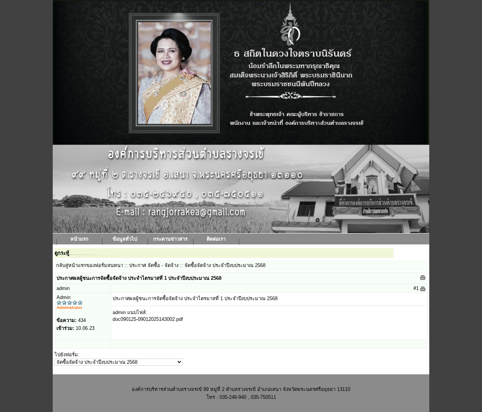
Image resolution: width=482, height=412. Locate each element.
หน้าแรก (79, 239)
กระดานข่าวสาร (170, 239)
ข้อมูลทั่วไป (125, 239)
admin (63, 288)
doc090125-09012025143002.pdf (148, 319)
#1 (416, 288)
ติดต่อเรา (216, 239)
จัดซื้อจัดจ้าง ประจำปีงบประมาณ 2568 (225, 265)
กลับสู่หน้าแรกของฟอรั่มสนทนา (89, 265)
